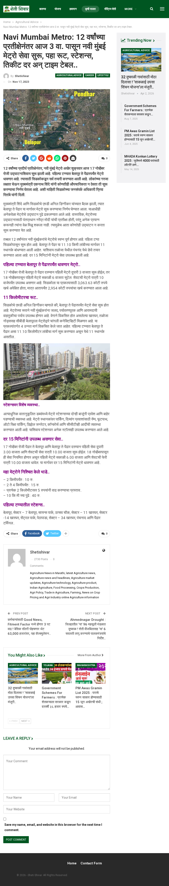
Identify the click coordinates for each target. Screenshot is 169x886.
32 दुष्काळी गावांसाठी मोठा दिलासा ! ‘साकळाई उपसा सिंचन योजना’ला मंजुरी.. (138, 82)
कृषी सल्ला (90, 9)
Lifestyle (103, 75)
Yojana (48, 665)
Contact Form (91, 863)
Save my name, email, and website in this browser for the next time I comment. (53, 827)
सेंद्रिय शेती (110, 9)
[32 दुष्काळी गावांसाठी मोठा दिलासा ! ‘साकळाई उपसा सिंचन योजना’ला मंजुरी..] (23, 673)
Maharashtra (86, 665)
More (128, 9)
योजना (58, 9)
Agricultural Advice (69, 75)
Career (89, 75)
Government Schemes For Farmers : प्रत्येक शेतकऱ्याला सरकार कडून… (140, 110)
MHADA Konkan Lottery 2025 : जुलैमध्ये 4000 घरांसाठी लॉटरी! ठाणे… (141, 161)
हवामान (73, 9)
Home (72, 863)
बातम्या (42, 9)
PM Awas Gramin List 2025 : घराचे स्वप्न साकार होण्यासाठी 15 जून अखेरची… (139, 135)
